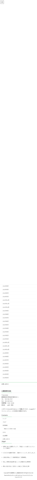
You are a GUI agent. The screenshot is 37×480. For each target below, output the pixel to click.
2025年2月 (5, 335)
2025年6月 (5, 321)
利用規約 (15, 411)
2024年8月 (5, 356)
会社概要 (5, 435)
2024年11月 (6, 346)
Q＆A (4, 432)
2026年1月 (5, 296)
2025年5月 (5, 325)
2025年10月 (6, 307)
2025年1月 (5, 339)
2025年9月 (5, 310)
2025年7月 (5, 318)
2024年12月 (6, 342)
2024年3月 (5, 374)
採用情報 (5, 425)
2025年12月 (6, 300)
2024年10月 (6, 349)
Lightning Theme (22, 475)
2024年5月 (5, 367)
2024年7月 (5, 360)
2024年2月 (5, 377)
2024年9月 (5, 353)
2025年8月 (5, 314)
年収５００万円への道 (10, 429)
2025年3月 (5, 332)
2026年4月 (5, 286)
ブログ (4, 422)
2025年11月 (6, 303)
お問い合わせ (5, 384)
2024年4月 (5, 370)
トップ (4, 418)
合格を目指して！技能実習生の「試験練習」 (15, 457)
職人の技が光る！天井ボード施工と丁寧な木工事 (16, 466)
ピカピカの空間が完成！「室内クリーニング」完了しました (19, 452)
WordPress (12, 475)
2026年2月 (5, 293)
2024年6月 (5, 363)
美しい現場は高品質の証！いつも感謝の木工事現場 (16, 462)
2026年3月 (5, 289)
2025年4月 (5, 328)
